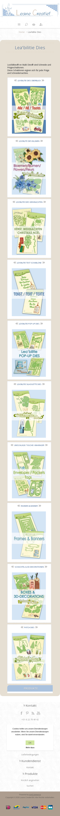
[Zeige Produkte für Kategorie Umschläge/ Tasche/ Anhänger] (29, 474)
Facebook (22, 713)
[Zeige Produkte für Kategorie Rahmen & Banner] (29, 535)
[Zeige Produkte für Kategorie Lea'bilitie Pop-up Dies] (29, 353)
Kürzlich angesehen (30, 780)
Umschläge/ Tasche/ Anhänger (29, 445)
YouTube (39, 713)
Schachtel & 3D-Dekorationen (29, 567)
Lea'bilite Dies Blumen (29, 141)
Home (22, 32)
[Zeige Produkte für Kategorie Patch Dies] (29, 657)
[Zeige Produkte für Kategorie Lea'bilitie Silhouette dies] (29, 413)
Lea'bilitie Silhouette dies (29, 384)
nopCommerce (35, 795)
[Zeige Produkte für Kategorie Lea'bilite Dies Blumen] (29, 170)
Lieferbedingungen (30, 754)
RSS (33, 713)
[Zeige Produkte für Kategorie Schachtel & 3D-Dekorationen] (29, 596)
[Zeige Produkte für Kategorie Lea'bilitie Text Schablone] (29, 292)
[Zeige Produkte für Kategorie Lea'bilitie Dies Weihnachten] (29, 231)
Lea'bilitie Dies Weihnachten (29, 202)
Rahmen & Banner (29, 506)
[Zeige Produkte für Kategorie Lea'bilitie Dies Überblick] (29, 109)
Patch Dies (29, 627)
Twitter (27, 713)
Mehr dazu (30, 748)
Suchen (30, 785)
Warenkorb (33, 24)
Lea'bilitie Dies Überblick (29, 80)
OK (30, 743)
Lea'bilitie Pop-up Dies (29, 323)
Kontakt (30, 767)
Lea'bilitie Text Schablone (29, 262)
